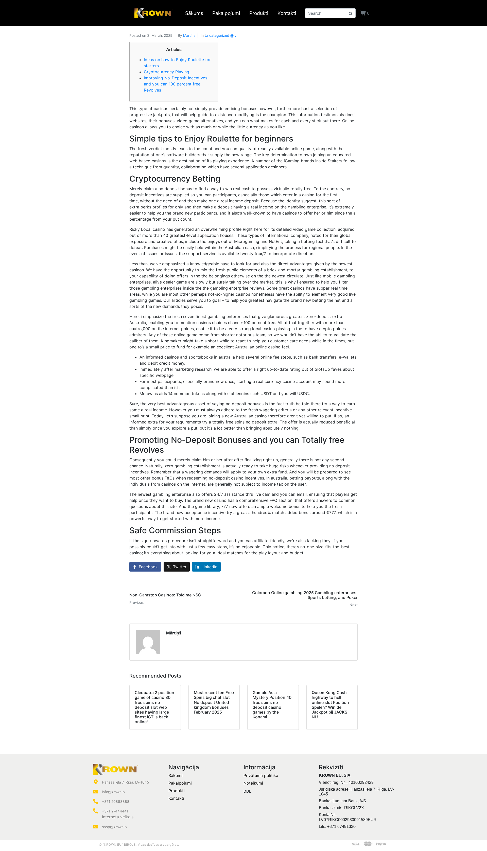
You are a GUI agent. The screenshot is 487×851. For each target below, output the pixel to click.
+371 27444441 (115, 811)
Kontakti (286, 13)
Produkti (258, 13)
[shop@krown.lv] (95, 826)
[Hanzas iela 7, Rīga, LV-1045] (95, 782)
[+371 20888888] (95, 801)
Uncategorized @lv (220, 35)
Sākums (194, 13)
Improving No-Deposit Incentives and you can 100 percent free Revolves (175, 84)
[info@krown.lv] (95, 791)
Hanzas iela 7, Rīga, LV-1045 (125, 782)
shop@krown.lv (114, 827)
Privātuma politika (261, 775)
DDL (247, 791)
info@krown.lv (113, 792)
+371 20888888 (115, 801)
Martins (189, 35)
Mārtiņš (173, 632)
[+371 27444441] (95, 810)
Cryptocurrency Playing (166, 71)
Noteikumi (253, 783)
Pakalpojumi (226, 13)
